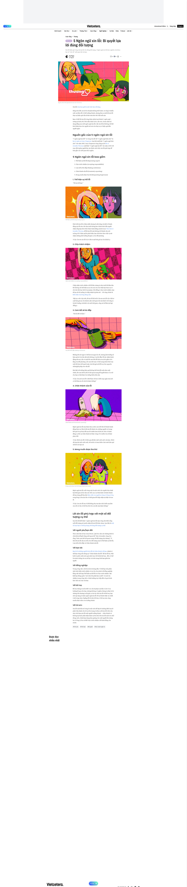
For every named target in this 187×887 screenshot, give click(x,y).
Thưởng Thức (83, 31)
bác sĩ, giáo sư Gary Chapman (82, 141)
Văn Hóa (66, 31)
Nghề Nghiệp (102, 31)
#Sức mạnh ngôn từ (100, 627)
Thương (76, 37)
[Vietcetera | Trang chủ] (94, 26)
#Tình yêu (75, 627)
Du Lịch (74, 31)
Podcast (123, 31)
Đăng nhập (173, 26)
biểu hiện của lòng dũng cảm (82, 295)
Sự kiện (112, 31)
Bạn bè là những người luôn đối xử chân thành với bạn (90, 551)
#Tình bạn (83, 627)
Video (117, 31)
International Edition (160, 26)
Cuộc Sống (93, 31)
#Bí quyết (90, 627)
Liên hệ (129, 31)
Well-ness (68, 41)
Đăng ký (180, 26)
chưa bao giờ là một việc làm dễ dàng (88, 107)
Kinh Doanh (57, 31)
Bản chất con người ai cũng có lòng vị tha (101, 495)
